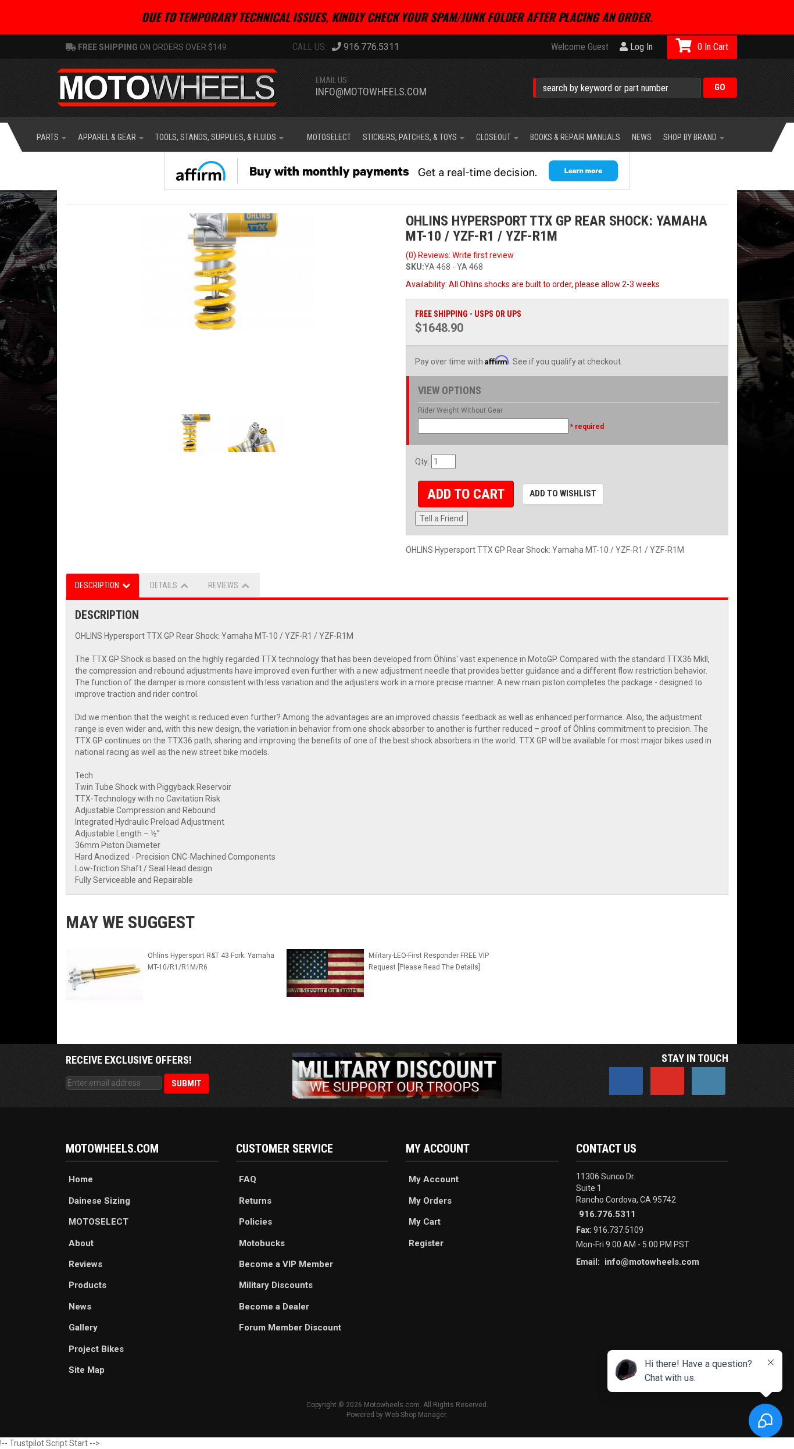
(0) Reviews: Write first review (460, 255)
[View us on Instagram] (708, 1081)
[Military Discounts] (397, 1074)
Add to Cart (466, 494)
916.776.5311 (607, 1214)
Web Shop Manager (415, 1415)
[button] (635, 87)
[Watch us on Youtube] (667, 1081)
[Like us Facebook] (626, 1081)
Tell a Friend (441, 518)
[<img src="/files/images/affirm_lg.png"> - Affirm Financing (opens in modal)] (397, 171)
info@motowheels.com (371, 91)
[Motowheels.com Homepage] (176, 88)
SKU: (415, 266)
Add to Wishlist (563, 493)
